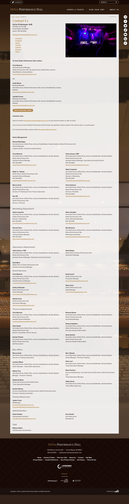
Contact (80, 458)
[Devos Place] (52, 480)
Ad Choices (81, 460)
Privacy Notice (38, 460)
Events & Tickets (75, 10)
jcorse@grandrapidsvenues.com (23, 405)
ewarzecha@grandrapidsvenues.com (78, 237)
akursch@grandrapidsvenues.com (77, 281)
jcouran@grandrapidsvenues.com (24, 105)
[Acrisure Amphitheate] (76, 480)
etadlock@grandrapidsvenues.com (24, 181)
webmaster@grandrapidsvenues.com (25, 35)
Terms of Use (91, 460)
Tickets (18, 2)
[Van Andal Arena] (64, 481)
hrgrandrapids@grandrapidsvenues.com (26, 407)
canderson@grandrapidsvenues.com (78, 196)
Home (12, 17)
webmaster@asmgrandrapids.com (70, 453)
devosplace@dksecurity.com (47, 129)
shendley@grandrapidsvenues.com (24, 419)
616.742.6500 (51, 453)
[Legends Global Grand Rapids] (26, 9)
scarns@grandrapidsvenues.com (76, 292)
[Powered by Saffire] (116, 491)
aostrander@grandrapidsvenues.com (25, 294)
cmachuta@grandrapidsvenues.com (24, 74)
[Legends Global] (64, 466)
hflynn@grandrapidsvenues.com (23, 239)
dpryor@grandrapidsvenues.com (23, 305)
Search (117, 2)
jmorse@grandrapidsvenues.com (23, 92)
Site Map (89, 458)
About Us (114, 10)
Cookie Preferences (51, 460)
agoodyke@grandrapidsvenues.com (77, 223)
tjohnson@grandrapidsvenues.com (77, 165)
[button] (91, 40)
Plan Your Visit (96, 10)
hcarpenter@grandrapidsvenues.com (78, 181)
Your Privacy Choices (68, 460)
